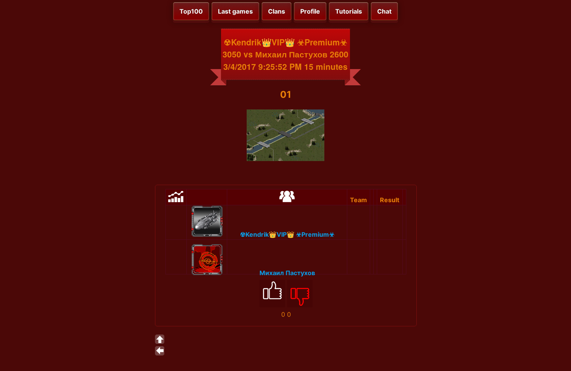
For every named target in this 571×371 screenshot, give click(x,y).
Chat (384, 11)
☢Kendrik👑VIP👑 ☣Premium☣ (287, 234)
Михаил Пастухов (287, 273)
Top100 (191, 11)
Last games (235, 11)
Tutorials (348, 11)
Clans (276, 11)
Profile (310, 11)
